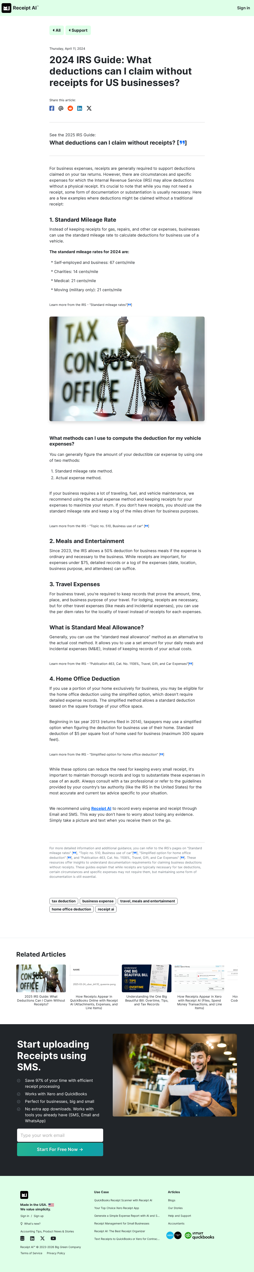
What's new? (32, 1223)
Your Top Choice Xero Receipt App (116, 1208)
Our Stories (175, 1208)
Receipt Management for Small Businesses (121, 1223)
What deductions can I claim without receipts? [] (118, 142)
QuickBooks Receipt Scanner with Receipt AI (123, 1200)
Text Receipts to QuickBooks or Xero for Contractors (128, 1239)
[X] (45, 1239)
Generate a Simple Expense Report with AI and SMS (128, 1215)
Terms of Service (31, 1253)
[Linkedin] (35, 1239)
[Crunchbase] (24, 1239)
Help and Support (179, 1215)
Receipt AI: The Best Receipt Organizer (119, 1231)
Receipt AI (101, 808)
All (58, 30)
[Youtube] (53, 1239)
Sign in (243, 8)
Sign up (39, 1216)
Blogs (171, 1200)
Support (80, 30)
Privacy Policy (56, 1253)
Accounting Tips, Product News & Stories (47, 1231)
